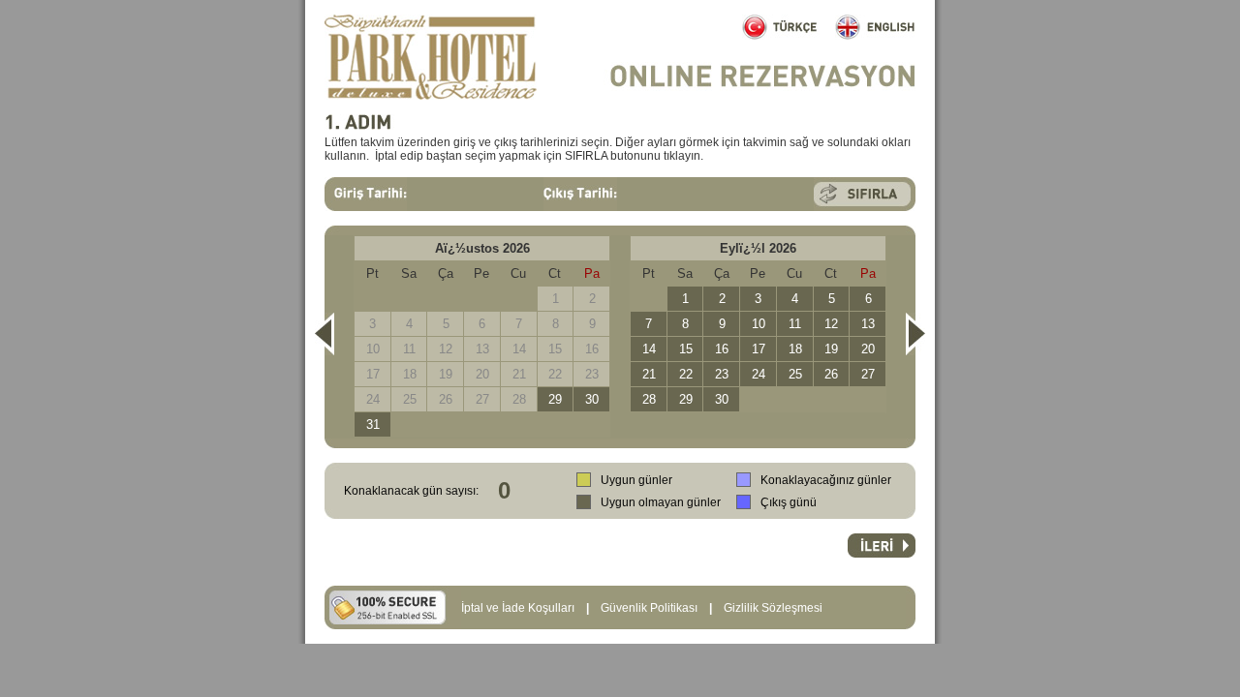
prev (324, 334)
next (915, 334)
